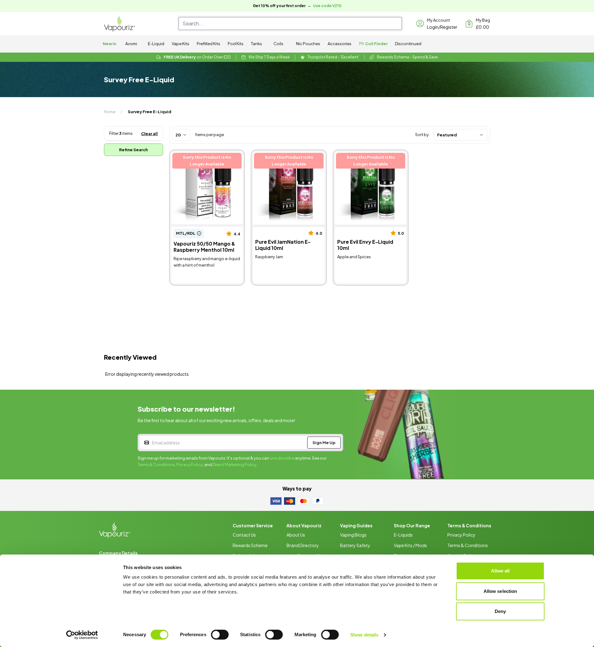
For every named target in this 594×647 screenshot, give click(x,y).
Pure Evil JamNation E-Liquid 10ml (285, 158)
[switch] (220, 635)
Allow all (500, 570)
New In (109, 43)
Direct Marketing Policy (234, 464)
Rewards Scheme (250, 545)
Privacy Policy (189, 464)
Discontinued (408, 43)
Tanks (256, 43)
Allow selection (500, 591)
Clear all (149, 133)
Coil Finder (376, 43)
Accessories (339, 43)
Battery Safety (355, 545)
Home (109, 111)
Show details (364, 634)
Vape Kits (180, 43)
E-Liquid (156, 43)
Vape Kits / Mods (410, 545)
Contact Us (244, 535)
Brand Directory (302, 545)
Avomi (131, 43)
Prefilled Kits (208, 43)
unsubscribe (282, 458)
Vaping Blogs (353, 535)
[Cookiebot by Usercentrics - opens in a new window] (82, 635)
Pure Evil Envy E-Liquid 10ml (366, 155)
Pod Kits (235, 43)
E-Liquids (403, 535)
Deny (500, 611)
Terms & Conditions (156, 464)
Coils (278, 43)
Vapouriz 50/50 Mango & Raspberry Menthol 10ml (199, 158)
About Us (295, 535)
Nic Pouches (308, 43)
